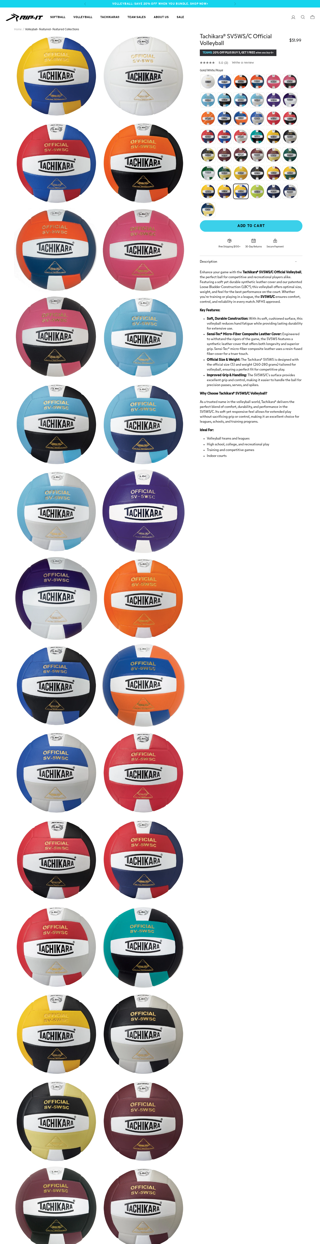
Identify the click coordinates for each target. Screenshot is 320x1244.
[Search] (300, 18)
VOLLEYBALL (82, 17)
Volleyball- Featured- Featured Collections (52, 29)
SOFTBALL (57, 17)
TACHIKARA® (109, 17)
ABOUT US (161, 17)
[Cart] (310, 18)
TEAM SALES (136, 17)
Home (18, 29)
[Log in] (291, 18)
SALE (180, 17)
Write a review (243, 62)
